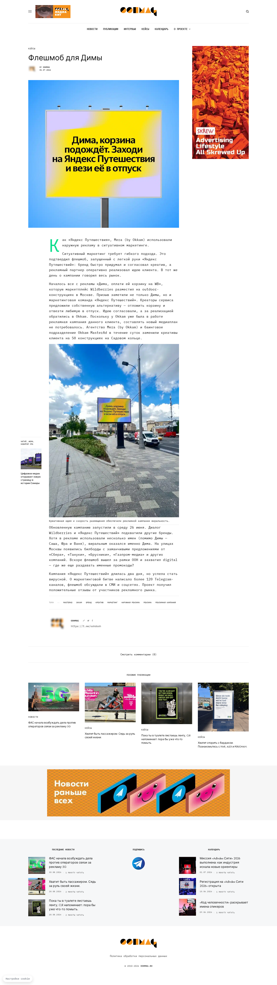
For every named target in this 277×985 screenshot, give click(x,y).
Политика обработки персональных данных (138, 956)
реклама (148, 603)
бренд (89, 603)
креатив (99, 603)
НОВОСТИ (33, 717)
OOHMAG (46, 67)
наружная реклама (131, 603)
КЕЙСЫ (31, 49)
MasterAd (67, 603)
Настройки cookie (18, 978)
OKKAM (79, 603)
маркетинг (112, 603)
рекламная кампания (165, 603)
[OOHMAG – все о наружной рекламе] (138, 12)
